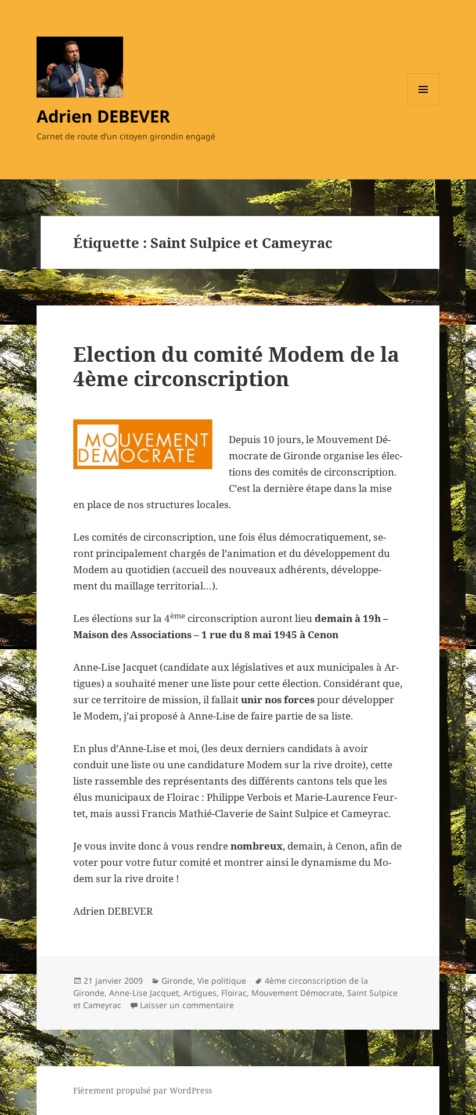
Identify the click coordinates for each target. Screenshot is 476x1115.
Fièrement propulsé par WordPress (142, 1090)
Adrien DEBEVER (103, 116)
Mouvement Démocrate (296, 992)
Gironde (177, 980)
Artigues (200, 992)
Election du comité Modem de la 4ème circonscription (236, 366)
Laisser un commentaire (187, 1004)
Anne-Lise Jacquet (144, 992)
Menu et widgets (423, 105)
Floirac (234, 992)
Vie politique (221, 980)
